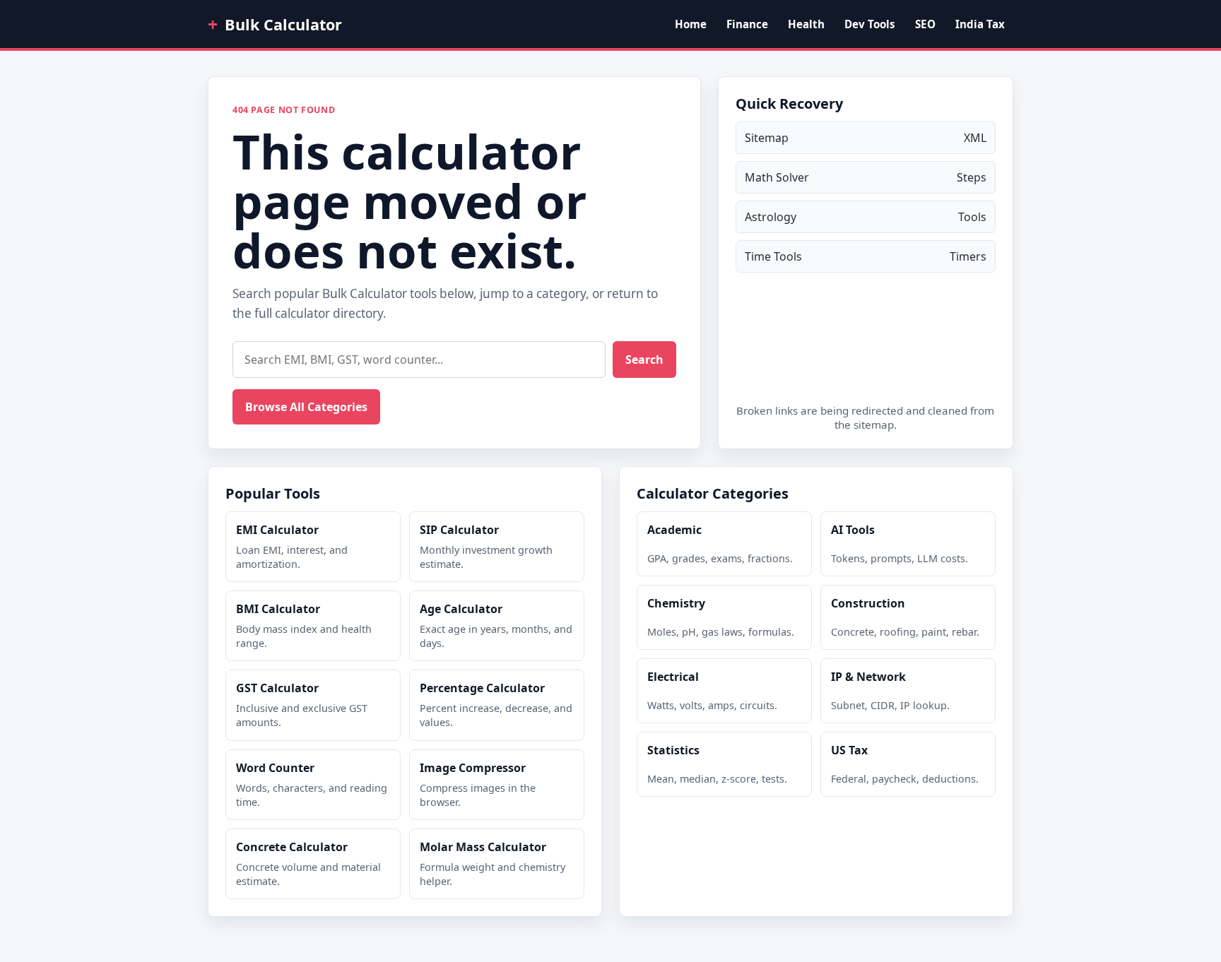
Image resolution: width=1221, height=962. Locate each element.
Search (644, 359)
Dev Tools (869, 24)
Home (691, 24)
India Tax (980, 24)
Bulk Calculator (275, 24)
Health (806, 24)
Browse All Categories (306, 407)
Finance (747, 24)
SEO (925, 24)
